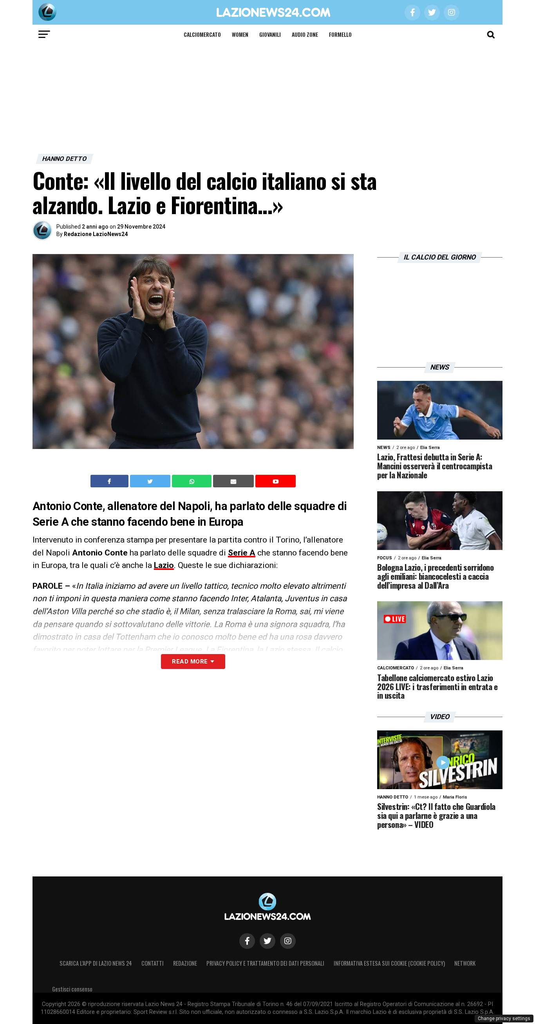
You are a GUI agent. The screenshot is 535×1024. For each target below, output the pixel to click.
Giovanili (270, 34)
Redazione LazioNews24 (96, 234)
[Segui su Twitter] (267, 941)
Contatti (152, 963)
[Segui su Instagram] (288, 941)
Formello (340, 34)
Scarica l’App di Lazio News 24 (96, 963)
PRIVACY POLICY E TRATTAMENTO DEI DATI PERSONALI (265, 963)
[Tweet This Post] (151, 481)
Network (464, 963)
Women (240, 34)
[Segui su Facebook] (247, 941)
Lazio (164, 565)
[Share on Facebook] (110, 481)
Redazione (185, 963)
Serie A (241, 552)
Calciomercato (202, 34)
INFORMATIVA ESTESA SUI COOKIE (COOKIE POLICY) (389, 963)
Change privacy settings (504, 1018)
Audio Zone (305, 34)
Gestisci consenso (72, 989)
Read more (190, 661)
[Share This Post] (192, 481)
